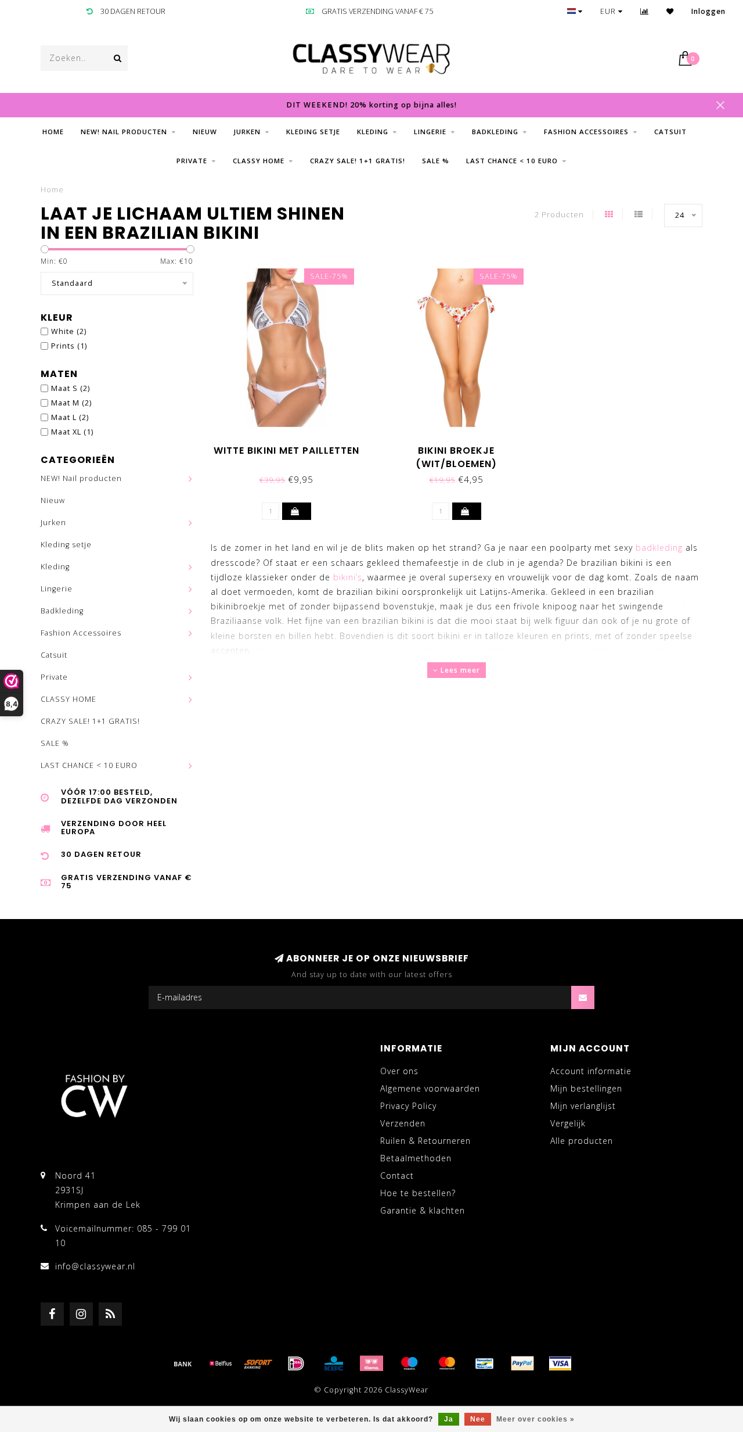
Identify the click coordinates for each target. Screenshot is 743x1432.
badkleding (659, 547)
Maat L (70, 417)
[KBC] (333, 1363)
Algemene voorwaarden (430, 1088)
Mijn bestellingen (586, 1088)
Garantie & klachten (422, 1210)
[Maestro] (409, 1363)
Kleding (372, 131)
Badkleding (495, 131)
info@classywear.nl (95, 1266)
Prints (69, 346)
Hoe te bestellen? (418, 1192)
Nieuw (205, 131)
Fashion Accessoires (586, 131)
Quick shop (292, 446)
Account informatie (591, 1070)
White (68, 331)
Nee (477, 1419)
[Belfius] (220, 1363)
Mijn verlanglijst (583, 1105)
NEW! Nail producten (124, 131)
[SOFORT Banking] (258, 1363)
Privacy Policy (408, 1105)
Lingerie (430, 131)
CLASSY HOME (258, 160)
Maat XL (72, 432)
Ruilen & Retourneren (425, 1140)
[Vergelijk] (644, 11)
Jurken (247, 131)
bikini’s (347, 577)
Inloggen (708, 11)
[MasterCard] (446, 1363)
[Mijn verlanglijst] (670, 11)
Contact (397, 1175)
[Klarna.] (371, 1363)
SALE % (435, 160)
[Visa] (560, 1363)
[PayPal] (522, 1363)
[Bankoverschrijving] (182, 1363)
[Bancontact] (484, 1363)
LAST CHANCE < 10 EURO (512, 160)
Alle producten (581, 1140)
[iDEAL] (296, 1363)
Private (191, 160)
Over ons (399, 1070)
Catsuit (670, 131)
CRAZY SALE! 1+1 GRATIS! (357, 160)
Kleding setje (313, 131)
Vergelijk (568, 1123)
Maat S (70, 388)
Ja (448, 1419)
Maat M (71, 403)
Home (53, 131)
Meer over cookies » (535, 1419)
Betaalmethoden (416, 1158)
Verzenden (402, 1123)
